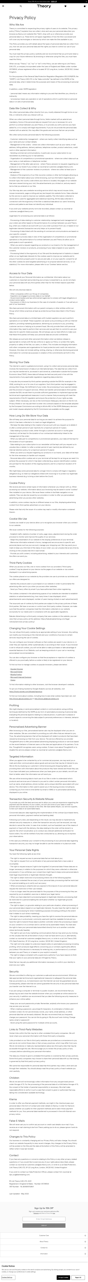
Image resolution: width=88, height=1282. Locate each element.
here (54, 1213)
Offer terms (36, 1213)
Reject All (78, 1277)
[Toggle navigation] (3, 6)
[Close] (86, 1)
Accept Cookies (63, 1277)
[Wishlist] (65, 6)
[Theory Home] (44, 6)
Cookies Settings (7, 1277)
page (67, 409)
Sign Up (44, 1225)
